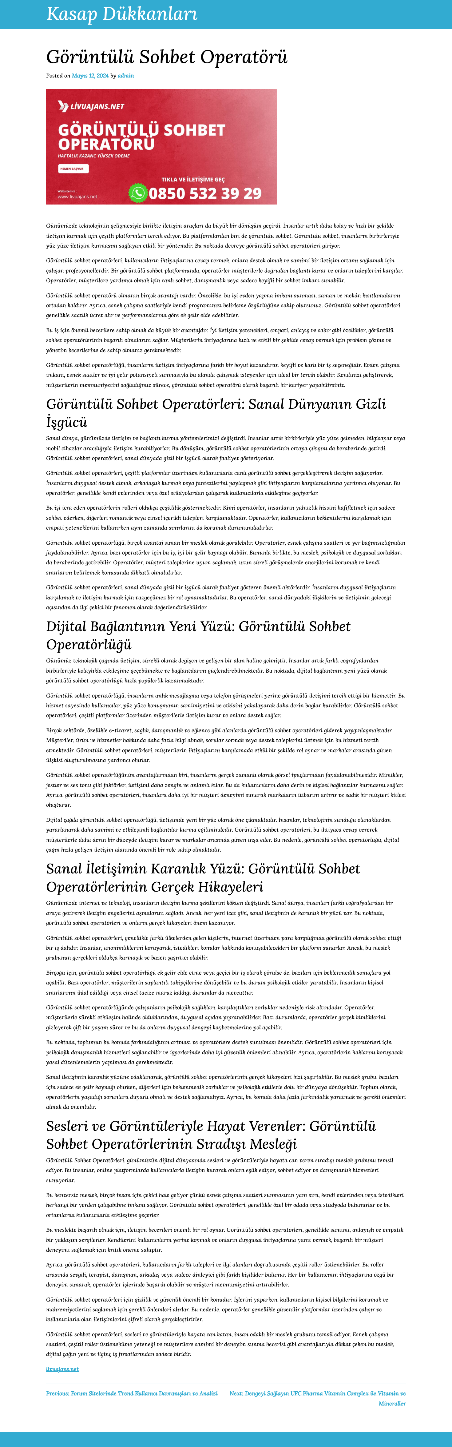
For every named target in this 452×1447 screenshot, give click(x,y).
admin (126, 75)
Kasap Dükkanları (122, 13)
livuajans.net (62, 1369)
